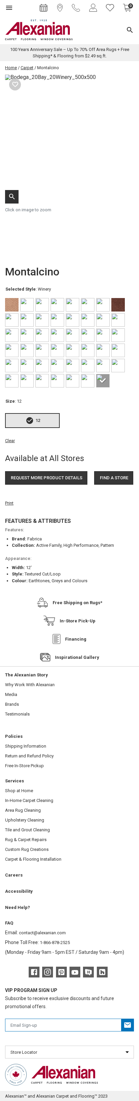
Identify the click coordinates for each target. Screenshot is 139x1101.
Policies (14, 736)
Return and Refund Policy (29, 755)
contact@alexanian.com (42, 932)
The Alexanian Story (26, 674)
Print (9, 503)
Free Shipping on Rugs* (77, 602)
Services (14, 780)
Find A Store (114, 477)
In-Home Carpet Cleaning (29, 800)
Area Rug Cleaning (23, 810)
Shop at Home (19, 790)
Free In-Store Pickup (24, 765)
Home (11, 67)
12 (37, 420)
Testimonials (17, 714)
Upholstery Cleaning (24, 820)
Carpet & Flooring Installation (33, 859)
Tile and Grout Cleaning (27, 829)
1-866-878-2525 (55, 942)
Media (11, 694)
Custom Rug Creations (27, 849)
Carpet (27, 67)
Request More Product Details (46, 477)
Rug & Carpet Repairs (26, 839)
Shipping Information (25, 746)
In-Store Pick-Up (77, 620)
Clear (10, 440)
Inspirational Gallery (77, 657)
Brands (12, 704)
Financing (75, 639)
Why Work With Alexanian (30, 684)
